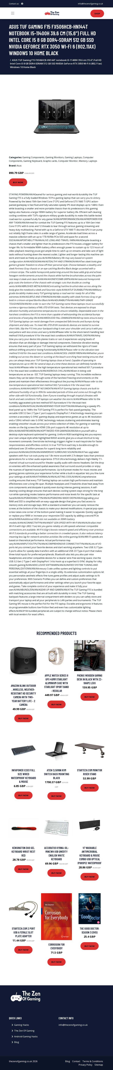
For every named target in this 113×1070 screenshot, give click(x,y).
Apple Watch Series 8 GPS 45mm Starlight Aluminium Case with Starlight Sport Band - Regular (56, 683)
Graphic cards (50, 160)
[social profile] (22, 3)
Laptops (93, 160)
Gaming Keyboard (32, 160)
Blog (16, 1042)
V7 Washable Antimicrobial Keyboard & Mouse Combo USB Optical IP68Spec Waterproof (90, 855)
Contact (76, 1061)
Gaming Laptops (73, 157)
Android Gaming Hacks (26, 1036)
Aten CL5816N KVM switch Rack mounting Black (56, 773)
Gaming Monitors (54, 157)
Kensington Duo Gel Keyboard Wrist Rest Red (23, 851)
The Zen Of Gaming (24, 1030)
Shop (97, 13)
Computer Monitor (68, 160)
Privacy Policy (85, 1064)
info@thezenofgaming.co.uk (90, 3)
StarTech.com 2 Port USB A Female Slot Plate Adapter (23, 932)
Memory (83, 160)
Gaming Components (33, 157)
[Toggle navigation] (12, 13)
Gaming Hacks (21, 1024)
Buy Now (18, 182)
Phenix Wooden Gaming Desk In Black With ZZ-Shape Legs (89, 679)
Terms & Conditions (92, 1061)
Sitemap (99, 1064)
